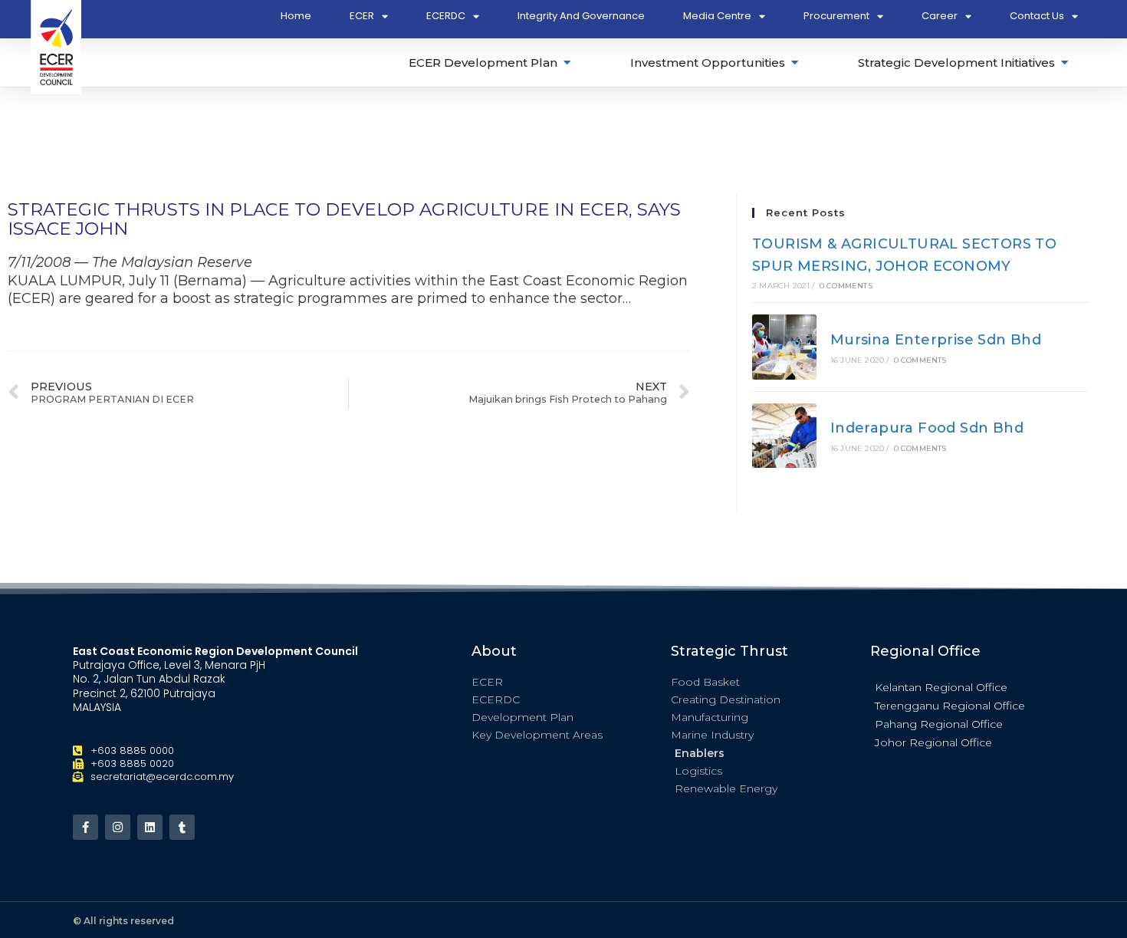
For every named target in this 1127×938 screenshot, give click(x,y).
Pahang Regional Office (939, 724)
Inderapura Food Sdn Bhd (927, 428)
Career (940, 15)
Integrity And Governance (581, 15)
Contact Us (1037, 15)
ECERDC (445, 15)
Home (296, 15)
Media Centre (717, 15)
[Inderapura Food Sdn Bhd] (784, 435)
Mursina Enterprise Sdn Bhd (935, 339)
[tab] (490, 62)
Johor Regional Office (933, 742)
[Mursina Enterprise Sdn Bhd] (784, 346)
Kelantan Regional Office (941, 687)
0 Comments (846, 286)
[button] (962, 686)
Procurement (836, 15)
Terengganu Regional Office (950, 706)
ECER (362, 15)
